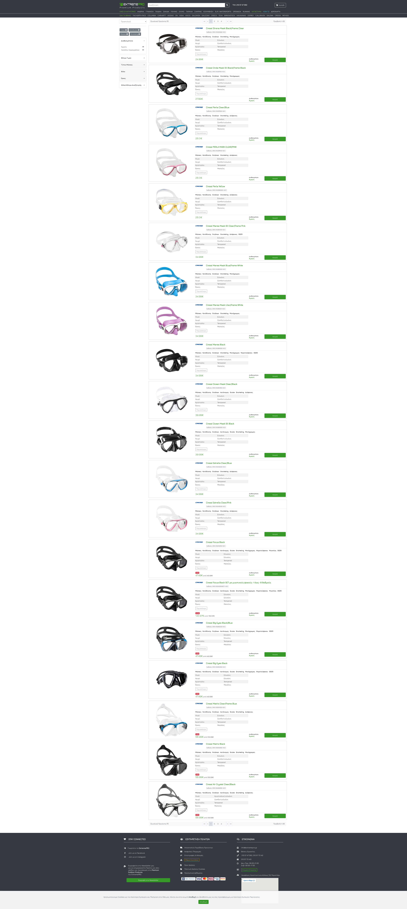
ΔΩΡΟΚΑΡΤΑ (275, 12)
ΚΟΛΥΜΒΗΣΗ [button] (208, 12)
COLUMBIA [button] (152, 15)
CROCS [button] (214, 15)
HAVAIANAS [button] (241, 15)
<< (204, 21)
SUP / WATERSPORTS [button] (223, 12)
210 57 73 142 (258, 855)
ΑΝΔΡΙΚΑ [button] (140, 12)
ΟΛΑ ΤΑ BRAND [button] (125, 15)
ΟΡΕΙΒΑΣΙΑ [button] (237, 12)
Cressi (123, 30)
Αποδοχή (203, 902)
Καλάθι (282, 5)
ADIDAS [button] (171, 15)
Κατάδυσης (134, 30)
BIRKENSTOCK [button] (229, 15)
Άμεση (124, 47)
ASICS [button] (187, 15)
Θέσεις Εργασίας (248, 851)
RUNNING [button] (246, 12)
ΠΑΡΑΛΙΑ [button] (189, 12)
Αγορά (275, 60)
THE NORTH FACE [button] (139, 15)
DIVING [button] (181, 12)
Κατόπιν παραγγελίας (130, 50)
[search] (227, 5)
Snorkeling (135, 34)
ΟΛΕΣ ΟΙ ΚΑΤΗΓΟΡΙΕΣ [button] (128, 12)
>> (231, 21)
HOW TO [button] (266, 12)
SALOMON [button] (196, 15)
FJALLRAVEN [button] (260, 15)
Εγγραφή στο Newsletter (148, 880)
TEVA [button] (221, 15)
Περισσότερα (201, 54)
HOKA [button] (181, 15)
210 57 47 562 (247, 855)
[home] (132, 5)
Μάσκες (123, 34)
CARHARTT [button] (162, 15)
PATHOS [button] (285, 15)
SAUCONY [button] (206, 15)
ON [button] (176, 15)
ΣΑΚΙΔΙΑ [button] (166, 12)
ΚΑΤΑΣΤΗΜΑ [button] (256, 12)
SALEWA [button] (270, 15)
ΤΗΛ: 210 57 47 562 (240, 5)
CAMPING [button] (198, 12)
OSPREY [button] (251, 15)
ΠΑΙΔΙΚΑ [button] (158, 12)
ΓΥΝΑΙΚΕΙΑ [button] (150, 12)
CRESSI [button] (278, 15)
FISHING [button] (174, 12)
